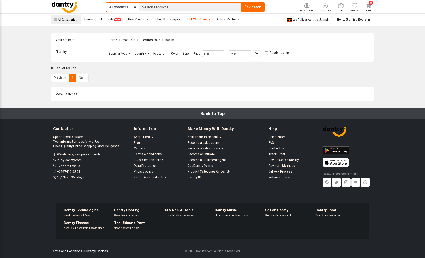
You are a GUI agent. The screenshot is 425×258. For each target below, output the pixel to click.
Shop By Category (167, 19)
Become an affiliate (201, 154)
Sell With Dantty (198, 19)
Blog (137, 142)
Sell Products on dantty (204, 137)
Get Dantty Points (200, 165)
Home (88, 19)
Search (254, 7)
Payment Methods (282, 165)
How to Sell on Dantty (284, 160)
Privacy (89, 251)
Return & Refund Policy (150, 177)
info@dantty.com (69, 160)
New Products (138, 19)
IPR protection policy (148, 160)
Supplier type (118, 53)
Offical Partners (228, 19)
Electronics (149, 40)
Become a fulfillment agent (207, 160)
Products (128, 40)
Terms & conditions (148, 154)
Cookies (102, 251)
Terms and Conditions (66, 251)
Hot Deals (110, 19)
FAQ (271, 142)
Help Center (277, 137)
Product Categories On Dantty (209, 171)
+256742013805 (68, 171)
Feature (158, 53)
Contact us (276, 148)
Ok (256, 53)
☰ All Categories (65, 19)
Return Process (280, 177)
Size (186, 53)
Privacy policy (143, 171)
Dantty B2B (195, 177)
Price (196, 53)
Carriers (139, 148)
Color (174, 53)
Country (141, 53)
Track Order (277, 154)
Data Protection (145, 165)
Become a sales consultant (207, 148)
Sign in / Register (358, 19)
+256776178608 (68, 166)
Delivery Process (280, 171)
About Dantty (143, 137)
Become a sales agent (203, 142)
